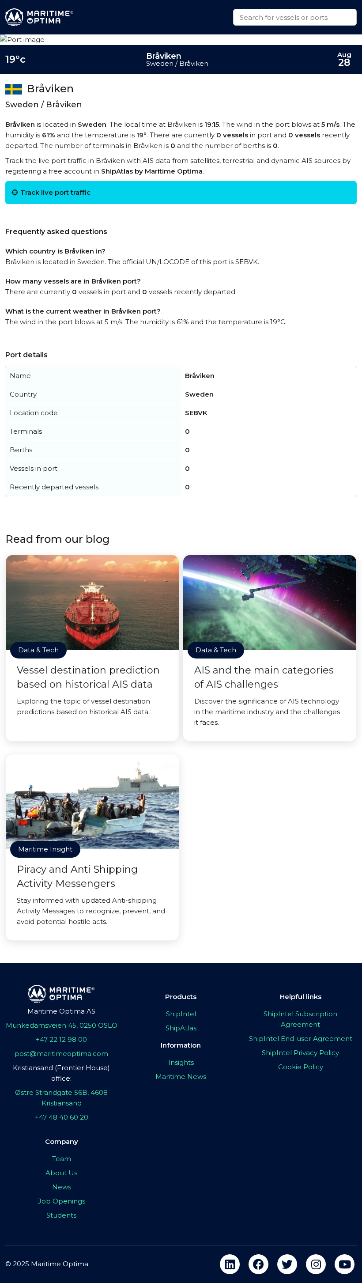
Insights (181, 1062)
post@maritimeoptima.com (61, 1053)
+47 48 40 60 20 (61, 1117)
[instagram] (316, 1264)
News (61, 1187)
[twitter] (287, 1264)
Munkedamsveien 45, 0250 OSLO (61, 1025)
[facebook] (258, 1264)
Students (61, 1215)
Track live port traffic (55, 192)
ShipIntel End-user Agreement (300, 1038)
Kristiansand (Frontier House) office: (61, 1072)
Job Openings (61, 1201)
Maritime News (180, 1076)
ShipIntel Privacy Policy (300, 1052)
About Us (61, 1173)
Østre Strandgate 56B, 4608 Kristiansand (61, 1097)
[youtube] (344, 1264)
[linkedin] (230, 1264)
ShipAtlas (181, 1028)
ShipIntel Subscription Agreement (300, 1019)
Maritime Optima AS (61, 1011)
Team (61, 1158)
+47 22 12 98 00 (61, 1039)
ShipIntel (181, 1014)
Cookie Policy (300, 1067)
